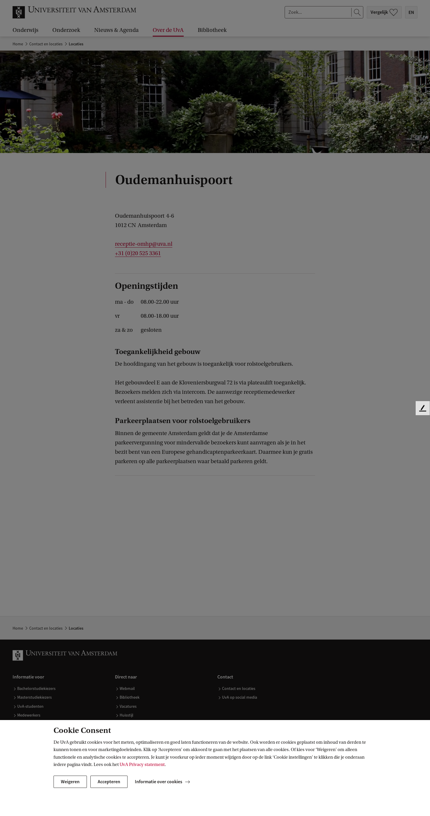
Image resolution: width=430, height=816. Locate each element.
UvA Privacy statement (142, 764)
